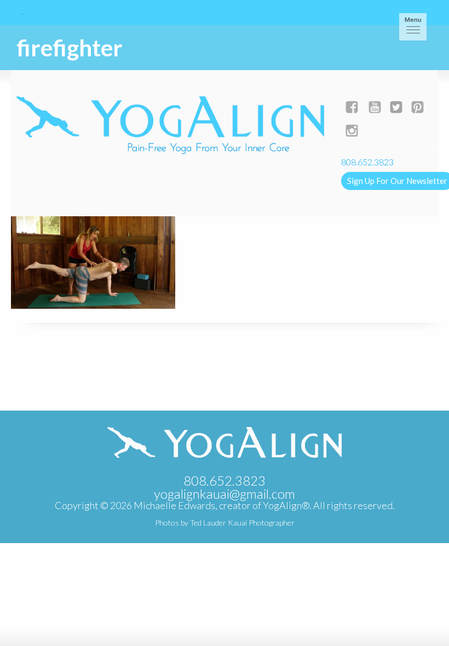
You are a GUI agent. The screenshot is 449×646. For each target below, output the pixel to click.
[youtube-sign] (374, 108)
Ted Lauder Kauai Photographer (242, 522)
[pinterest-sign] (417, 108)
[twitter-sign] (396, 108)
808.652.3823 (224, 480)
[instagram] (351, 131)
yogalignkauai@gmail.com (387, 147)
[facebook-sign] (351, 108)
